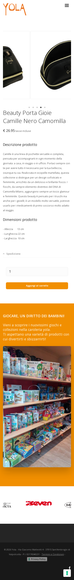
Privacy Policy (38, 559)
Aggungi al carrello (37, 285)
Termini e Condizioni (53, 554)
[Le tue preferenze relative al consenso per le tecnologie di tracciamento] (67, 573)
